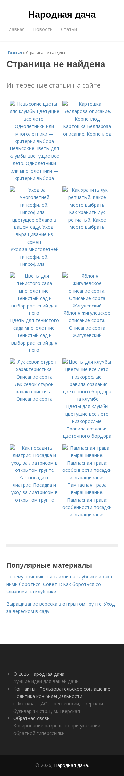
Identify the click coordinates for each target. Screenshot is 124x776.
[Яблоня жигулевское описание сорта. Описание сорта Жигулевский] (87, 306)
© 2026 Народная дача (38, 674)
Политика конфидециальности (47, 696)
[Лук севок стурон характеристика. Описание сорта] (34, 377)
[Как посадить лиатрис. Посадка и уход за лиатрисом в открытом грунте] (34, 470)
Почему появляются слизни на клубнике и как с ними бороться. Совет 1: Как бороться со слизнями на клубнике (59, 583)
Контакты (24, 689)
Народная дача (62, 14)
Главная (15, 29)
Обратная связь (31, 718)
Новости (43, 29)
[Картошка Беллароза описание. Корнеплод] (87, 119)
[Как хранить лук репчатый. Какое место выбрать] (87, 205)
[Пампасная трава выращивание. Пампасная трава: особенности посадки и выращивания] (87, 477)
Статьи (69, 29)
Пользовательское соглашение (74, 689)
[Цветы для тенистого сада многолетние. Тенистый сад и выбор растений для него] (34, 313)
